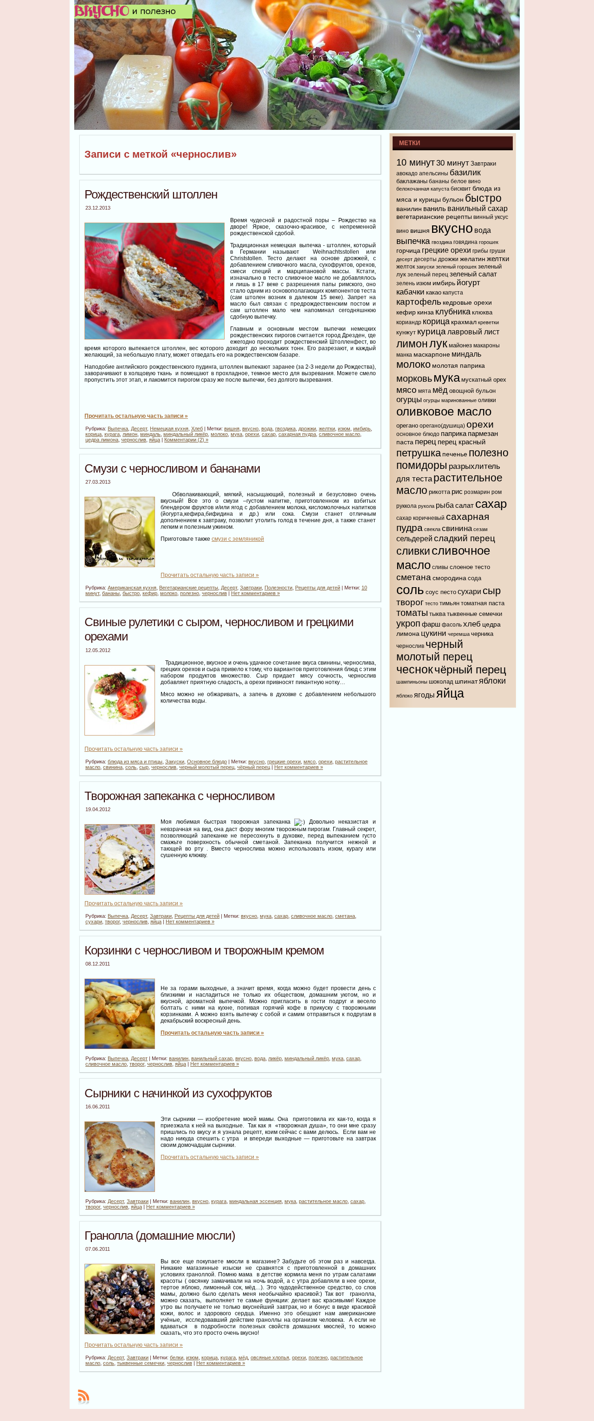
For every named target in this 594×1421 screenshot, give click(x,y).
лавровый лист (473, 332)
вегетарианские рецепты (434, 216)
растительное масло (323, 1201)
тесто (431, 603)
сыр (143, 767)
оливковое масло (443, 411)
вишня (231, 428)
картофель (418, 302)
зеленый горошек (456, 266)
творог (112, 921)
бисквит (461, 189)
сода (474, 578)
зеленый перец (427, 274)
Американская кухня (132, 587)
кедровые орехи (467, 302)
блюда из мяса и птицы (135, 761)
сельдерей (414, 539)
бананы (111, 593)
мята (424, 391)
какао (433, 292)
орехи (252, 434)
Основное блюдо (207, 761)
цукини (433, 633)
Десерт (139, 428)
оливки (487, 400)
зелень (405, 283)
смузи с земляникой (238, 539)
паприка (453, 433)
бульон (453, 199)
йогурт (468, 282)
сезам (480, 529)
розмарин (477, 492)
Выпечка (118, 428)
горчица (408, 250)
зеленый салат (473, 274)
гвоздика (285, 428)
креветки (488, 322)
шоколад (441, 681)
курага (112, 434)
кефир (149, 593)
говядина (465, 242)
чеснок (414, 669)
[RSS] (83, 1396)
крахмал (464, 322)
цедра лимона (101, 439)
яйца (154, 439)
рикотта (439, 491)
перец (425, 441)
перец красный (461, 442)
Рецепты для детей (317, 587)
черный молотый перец (206, 767)
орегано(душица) (442, 426)
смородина (449, 578)
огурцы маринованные (450, 400)
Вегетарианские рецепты (188, 587)
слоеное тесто (470, 566)
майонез (460, 345)
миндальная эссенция (255, 1201)
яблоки (492, 680)
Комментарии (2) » (186, 439)
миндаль (150, 434)
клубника (453, 311)
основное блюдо (417, 434)
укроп (408, 623)
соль (130, 767)
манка (404, 355)
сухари (93, 921)
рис (457, 491)
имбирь (362, 428)
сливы (440, 567)
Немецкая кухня (169, 428)
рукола (426, 506)
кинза (425, 312)
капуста (453, 292)
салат (464, 505)
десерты (425, 259)
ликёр (275, 1058)
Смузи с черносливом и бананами (172, 468)
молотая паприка (458, 365)
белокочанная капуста (422, 189)
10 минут (415, 162)
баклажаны (411, 181)
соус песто (441, 592)
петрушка (418, 453)
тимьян (449, 603)
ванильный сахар (211, 1058)
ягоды (424, 695)
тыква (437, 613)
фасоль (452, 624)
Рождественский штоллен (150, 194)
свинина (113, 767)
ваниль (434, 208)
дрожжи (307, 428)
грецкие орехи (284, 761)
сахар (269, 434)
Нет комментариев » (255, 593)
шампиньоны (411, 682)
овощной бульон (472, 390)
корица (93, 434)
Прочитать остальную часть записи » (136, 416)
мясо (309, 761)
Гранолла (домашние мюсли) (159, 1235)
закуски (425, 266)
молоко (219, 434)
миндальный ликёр (185, 434)
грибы (480, 251)
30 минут (452, 162)
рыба (445, 505)
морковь (414, 378)
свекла (432, 529)
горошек (488, 242)
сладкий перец (464, 538)
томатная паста (482, 603)
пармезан (483, 433)
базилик (465, 172)
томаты (412, 613)
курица (431, 331)
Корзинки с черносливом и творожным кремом (204, 950)
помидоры (421, 465)
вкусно (250, 428)
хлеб (472, 623)
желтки (327, 428)
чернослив (133, 439)
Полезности (278, 587)
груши (497, 251)
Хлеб (197, 428)
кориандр (408, 322)
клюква (482, 312)
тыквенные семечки (140, 1363)
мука (236, 434)
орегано (407, 425)
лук (438, 343)
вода (266, 428)
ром (496, 492)
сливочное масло (339, 434)
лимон (130, 434)
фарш (431, 624)
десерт (404, 259)
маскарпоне (431, 354)
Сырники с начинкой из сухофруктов (178, 1093)
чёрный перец (253, 767)
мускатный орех (483, 379)
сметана (345, 916)
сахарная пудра (297, 434)
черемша (459, 634)
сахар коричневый (420, 518)
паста (404, 442)
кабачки (410, 292)
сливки (413, 551)
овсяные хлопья (270, 1357)
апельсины (433, 173)
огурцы (409, 399)
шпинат (466, 681)
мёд (243, 1357)
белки (176, 1357)
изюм (344, 428)
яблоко (404, 695)
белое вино (466, 181)
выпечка (413, 241)
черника (482, 633)
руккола (406, 506)
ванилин (178, 1058)
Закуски (174, 761)
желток (405, 266)
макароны (486, 345)
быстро (131, 593)
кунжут (406, 332)
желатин (472, 258)
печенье (454, 454)
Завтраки (251, 587)
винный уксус (490, 217)
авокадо (407, 173)
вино (402, 231)
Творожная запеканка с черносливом (179, 796)
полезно (189, 593)
